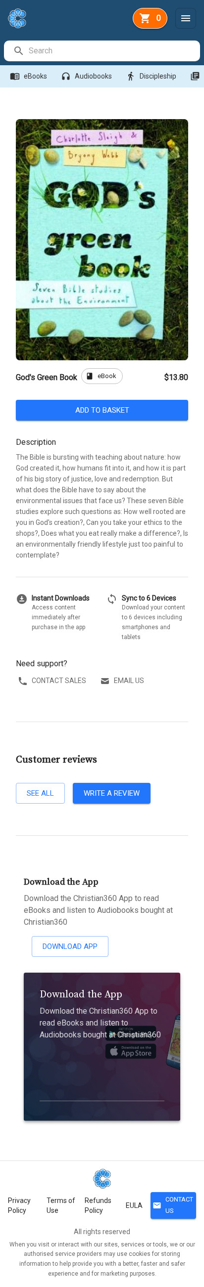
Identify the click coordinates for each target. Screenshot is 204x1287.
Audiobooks (86, 76)
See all (40, 793)
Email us (129, 681)
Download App (70, 946)
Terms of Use (61, 1205)
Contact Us (173, 1205)
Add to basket (102, 410)
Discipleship (151, 76)
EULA (134, 1205)
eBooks (28, 76)
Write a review (112, 793)
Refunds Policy (98, 1205)
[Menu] (185, 18)
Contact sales (59, 681)
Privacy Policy (19, 1205)
